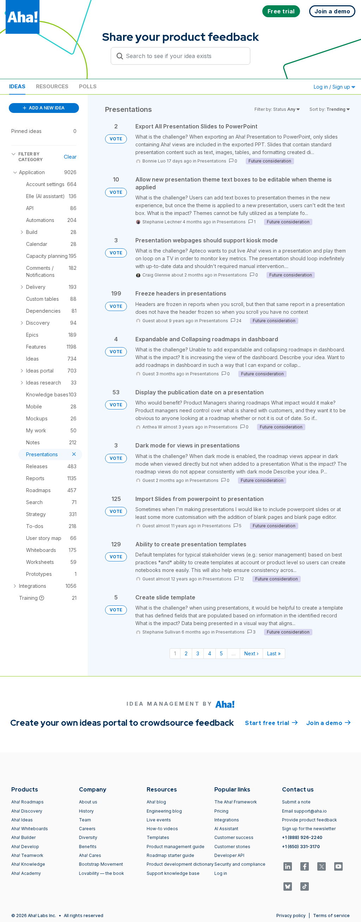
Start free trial (271, 723)
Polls (88, 86)
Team (85, 819)
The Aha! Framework (235, 802)
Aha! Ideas (22, 819)
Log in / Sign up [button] (332, 87)
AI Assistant (226, 828)
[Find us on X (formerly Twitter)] (321, 866)
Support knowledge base (173, 873)
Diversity (88, 837)
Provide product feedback (309, 819)
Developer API (229, 855)
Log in (220, 873)
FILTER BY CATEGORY (30, 156)
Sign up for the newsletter (309, 828)
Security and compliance (239, 864)
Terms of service (331, 915)
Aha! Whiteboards (29, 828)
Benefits (88, 846)
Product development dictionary (180, 864)
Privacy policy (291, 915)
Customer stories (232, 846)
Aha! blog (156, 802)
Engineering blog (164, 811)
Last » (274, 653)
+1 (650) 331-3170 (301, 846)
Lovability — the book (101, 873)
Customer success (233, 837)
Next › (251, 653)
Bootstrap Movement (101, 864)
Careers (87, 828)
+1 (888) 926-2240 (302, 837)
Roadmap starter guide (170, 855)
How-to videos (162, 828)
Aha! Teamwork (27, 855)
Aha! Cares (90, 855)
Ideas (17, 86)
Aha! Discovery (26, 811)
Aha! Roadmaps (27, 802)
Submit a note (296, 802)
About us (88, 802)
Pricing (221, 811)
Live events (159, 819)
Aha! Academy (26, 873)
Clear (70, 156)
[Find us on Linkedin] (287, 866)
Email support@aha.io (304, 811)
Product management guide (175, 846)
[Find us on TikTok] (304, 886)
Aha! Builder (23, 837)
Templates (158, 837)
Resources (52, 86)
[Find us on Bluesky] (287, 886)
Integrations (226, 819)
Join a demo (328, 723)
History (86, 811)
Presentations (211, 161)
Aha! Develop (25, 846)
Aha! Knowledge (28, 864)
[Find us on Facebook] (304, 866)
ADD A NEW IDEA (46, 107)
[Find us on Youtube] (338, 866)
